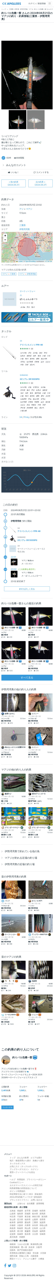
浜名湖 (31, 1247)
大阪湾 (39, 1247)
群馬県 (42, 1213)
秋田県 (42, 1210)
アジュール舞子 (30, 1259)
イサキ (36, 362)
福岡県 (42, 1231)
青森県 (20, 1210)
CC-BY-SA (48, 261)
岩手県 (27, 1210)
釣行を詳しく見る (27, 589)
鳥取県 (13, 1228)
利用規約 (21, 1179)
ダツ (42, 396)
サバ (32, 307)
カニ (36, 408)
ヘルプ (13, 1179)
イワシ (22, 362)
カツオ (48, 402)
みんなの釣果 (23, 1157)
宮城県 (35, 1210)
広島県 (35, 1228)
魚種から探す (38, 1160)
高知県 (35, 1231)
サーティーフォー (27, 291)
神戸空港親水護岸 (25, 1250)
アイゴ (22, 408)
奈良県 (35, 1225)
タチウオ (38, 393)
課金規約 (38, 1194)
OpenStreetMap (30, 261)
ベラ (22, 365)
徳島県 (13, 1231)
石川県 (20, 1219)
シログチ (23, 399)
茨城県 (27, 1213)
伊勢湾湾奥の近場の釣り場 (20, 864)
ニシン (48, 362)
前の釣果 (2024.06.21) (13, 183)
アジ (21, 209)
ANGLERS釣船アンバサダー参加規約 (26, 1197)
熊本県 (27, 1234)
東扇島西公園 (36, 1244)
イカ (29, 387)
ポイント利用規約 (17, 1191)
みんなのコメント (16, 165)
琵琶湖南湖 (14, 1247)
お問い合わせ (36, 1200)
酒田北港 (13, 1256)
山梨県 (35, 1219)
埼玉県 (13, 1216)
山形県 (13, 1213)
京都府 (13, 1225)
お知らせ (21, 1203)
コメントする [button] (42, 172)
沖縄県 (22, 1237)
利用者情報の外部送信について (23, 1188)
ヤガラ (36, 402)
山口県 (42, 1228)
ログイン (34, 1169)
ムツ (42, 362)
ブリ (29, 353)
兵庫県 (27, 1225)
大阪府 (20, 1225)
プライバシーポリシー (36, 1179)
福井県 (27, 1219)
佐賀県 (13, 1234)
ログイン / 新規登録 (37, 3)
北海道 (13, 1210)
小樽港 (41, 1259)
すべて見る (27, 677)
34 (20, 417)
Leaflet (20, 261)
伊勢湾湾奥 (24, 229)
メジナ (48, 396)
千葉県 (20, 1216)
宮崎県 (42, 1234)
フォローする (7, 1107)
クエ (28, 405)
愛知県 (27, 1222)
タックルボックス (17, 1163)
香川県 (20, 1231)
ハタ (22, 359)
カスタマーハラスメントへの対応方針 (26, 1185)
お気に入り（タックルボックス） (24, 1166)
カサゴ (29, 356)
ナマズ (22, 390)
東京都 (27, 1216)
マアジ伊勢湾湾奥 (27, 274)
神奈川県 (36, 1216)
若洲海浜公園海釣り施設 (20, 1253)
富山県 (13, 1219)
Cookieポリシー (17, 1182)
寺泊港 (35, 1253)
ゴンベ (32, 365)
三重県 (22, 225)
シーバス (23, 353)
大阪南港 (34, 1256)
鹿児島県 (13, 1237)
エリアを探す (36, 1157)
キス (39, 356)
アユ (29, 399)
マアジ (29, 209)
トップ (13, 1157)
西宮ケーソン (15, 1259)
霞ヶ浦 (24, 1247)
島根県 (20, 1228)
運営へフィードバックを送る (22, 1172)
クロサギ (30, 408)
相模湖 (13, 1244)
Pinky (26, 417)
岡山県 (27, 1228)
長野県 (42, 1219)
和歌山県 (43, 1225)
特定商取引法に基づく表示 (21, 1194)
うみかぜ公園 (23, 1244)
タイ (40, 353)
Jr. (21, 295)
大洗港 (43, 1253)
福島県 (20, 1213)
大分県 (35, 1234)
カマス (32, 359)
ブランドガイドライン (19, 1200)
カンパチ (44, 359)
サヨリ (33, 405)
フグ (26, 365)
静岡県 (20, 1222)
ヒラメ (22, 356)
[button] (5, 236)
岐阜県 (13, 1222)
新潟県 (44, 1216)
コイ (22, 393)
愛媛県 (27, 1231)
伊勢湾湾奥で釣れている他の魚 (22, 851)
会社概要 (31, 1203)
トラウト (36, 387)
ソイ (48, 356)
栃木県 (35, 1213)
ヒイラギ (30, 362)
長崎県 (20, 1234)
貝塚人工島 (24, 1256)
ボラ (37, 359)
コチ (34, 356)
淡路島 (13, 1250)
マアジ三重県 (8, 274)
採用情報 (40, 1203)
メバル (22, 307)
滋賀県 (42, 1222)
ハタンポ (23, 411)
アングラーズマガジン (19, 1169)
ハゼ (44, 356)
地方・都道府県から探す (20, 1160)
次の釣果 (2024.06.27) (41, 183)
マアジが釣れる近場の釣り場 (21, 857)
